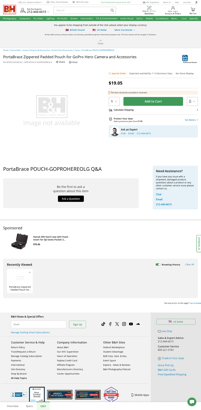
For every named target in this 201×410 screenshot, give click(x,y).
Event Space (109, 360)
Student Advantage (113, 351)
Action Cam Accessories (62, 50)
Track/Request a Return (23, 351)
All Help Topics (19, 378)
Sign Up (77, 324)
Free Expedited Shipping (172, 374)
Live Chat (186, 2)
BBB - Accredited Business (19, 394)
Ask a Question (71, 198)
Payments (16, 360)
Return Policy (18, 347)
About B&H (62, 347)
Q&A (43, 406)
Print (74, 62)
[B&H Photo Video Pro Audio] (11, 9)
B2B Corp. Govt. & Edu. (115, 356)
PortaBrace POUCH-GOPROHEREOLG (98, 50)
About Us (167, 2)
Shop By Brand (19, 373)
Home (5, 50)
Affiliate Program (66, 364)
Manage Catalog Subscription (26, 356)
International (18, 364)
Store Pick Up (166, 365)
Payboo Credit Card (67, 360)
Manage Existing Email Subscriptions (30, 332)
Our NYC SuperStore (68, 351)
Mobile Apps (142, 395)
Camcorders (15, 50)
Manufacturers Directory (70, 369)
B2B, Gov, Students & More (30, 2)
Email (16, 324)
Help (177, 2)
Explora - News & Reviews (116, 364)
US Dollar (178, 321)
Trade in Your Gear (173, 358)
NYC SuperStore (152, 2)
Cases (77, 50)
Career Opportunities (68, 373)
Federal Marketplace (114, 347)
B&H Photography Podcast (116, 369)
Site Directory (18, 369)
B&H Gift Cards (167, 370)
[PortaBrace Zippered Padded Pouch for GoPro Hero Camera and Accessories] (52, 111)
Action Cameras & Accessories (36, 50)
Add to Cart (153, 101)
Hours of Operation (67, 356)
